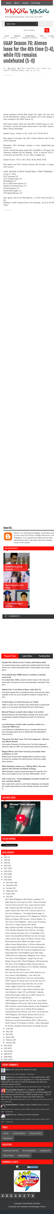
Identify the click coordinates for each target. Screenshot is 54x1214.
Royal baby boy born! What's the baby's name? (23, 942)
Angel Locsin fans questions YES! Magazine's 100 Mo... (26, 916)
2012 (6, 1046)
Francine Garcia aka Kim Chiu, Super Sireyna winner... (26, 905)
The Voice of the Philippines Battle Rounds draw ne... (25, 964)
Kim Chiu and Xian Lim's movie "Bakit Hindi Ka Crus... (26, 972)
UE (31, 70)
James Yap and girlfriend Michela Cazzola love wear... (25, 936)
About (16, 3)
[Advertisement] (27, 95)
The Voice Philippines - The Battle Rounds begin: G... (25, 913)
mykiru (8, 1115)
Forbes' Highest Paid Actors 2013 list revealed (22, 986)
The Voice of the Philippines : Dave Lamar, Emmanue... (26, 922)
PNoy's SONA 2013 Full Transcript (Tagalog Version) (25, 950)
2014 (6, 877)
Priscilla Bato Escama (14, 1090)
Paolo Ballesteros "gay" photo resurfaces (13, 1074)
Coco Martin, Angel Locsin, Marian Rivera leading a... (25, 1009)
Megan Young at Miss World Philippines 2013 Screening (26, 961)
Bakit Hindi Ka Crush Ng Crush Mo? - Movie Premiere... (26, 902)
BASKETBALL (31, 68)
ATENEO (22, 68)
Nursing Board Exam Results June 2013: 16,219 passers (26, 1012)
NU (49, 68)
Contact (25, 3)
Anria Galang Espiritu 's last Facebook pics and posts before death (21, 1086)
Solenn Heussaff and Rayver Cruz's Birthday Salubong (26, 967)
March (8, 1037)
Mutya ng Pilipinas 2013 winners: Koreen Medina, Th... (26, 919)
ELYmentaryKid (29, 1151)
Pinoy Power (8, 1156)
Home (8, 3)
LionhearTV (45, 1151)
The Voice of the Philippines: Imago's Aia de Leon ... (25, 958)
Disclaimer (7, 1138)
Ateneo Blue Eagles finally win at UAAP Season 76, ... (26, 995)
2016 (6, 871)
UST (38, 70)
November (10, 885)
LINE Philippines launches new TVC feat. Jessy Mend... (26, 1001)
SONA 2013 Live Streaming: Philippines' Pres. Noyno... (26, 956)
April (8, 1034)
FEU (38, 68)
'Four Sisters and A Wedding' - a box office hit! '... (24, 975)
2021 (6, 857)
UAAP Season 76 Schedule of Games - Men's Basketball (27, 1023)
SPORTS (6, 70)
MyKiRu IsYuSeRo (33, 1203)
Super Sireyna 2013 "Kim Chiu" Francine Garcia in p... (25, 911)
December (10, 883)
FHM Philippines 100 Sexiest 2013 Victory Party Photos (26, 1003)
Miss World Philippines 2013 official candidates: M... (25, 899)
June (8, 1029)
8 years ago (30, 1074)
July (8, 897)
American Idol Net (10, 1151)
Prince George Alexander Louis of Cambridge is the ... (25, 933)
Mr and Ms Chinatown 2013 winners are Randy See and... (27, 1026)
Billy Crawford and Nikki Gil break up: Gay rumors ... (25, 908)
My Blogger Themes (38, 1207)
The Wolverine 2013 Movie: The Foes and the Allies (24, 978)
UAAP (27, 70)
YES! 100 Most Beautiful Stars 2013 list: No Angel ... (25, 930)
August (9, 894)
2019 (6, 863)
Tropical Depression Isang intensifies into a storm (24, 984)
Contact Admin (19, 1133)
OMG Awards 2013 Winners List (17, 970)
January (9, 1043)
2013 (6, 880)
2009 (6, 1054)
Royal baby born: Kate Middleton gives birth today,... (25, 953)
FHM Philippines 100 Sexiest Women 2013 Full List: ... (26, 1015)
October (9, 888)
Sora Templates (22, 1207)
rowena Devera (12, 1105)
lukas (8, 1070)
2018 (6, 866)
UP (35, 70)
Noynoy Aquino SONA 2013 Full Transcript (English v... (26, 947)
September (10, 891)
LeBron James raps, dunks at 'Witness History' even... (26, 939)
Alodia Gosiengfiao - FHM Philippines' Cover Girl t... (25, 1017)
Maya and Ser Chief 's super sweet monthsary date (24, 989)
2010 (6, 1051)
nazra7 (8, 1077)
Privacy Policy (35, 1133)
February (9, 1040)
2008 (6, 1057)
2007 (6, 1060)
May (8, 1032)
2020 (6, 860)
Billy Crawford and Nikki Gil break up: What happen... (25, 927)
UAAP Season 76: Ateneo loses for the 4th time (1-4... (26, 981)
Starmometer (23, 1156)
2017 (6, 868)
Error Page (35, 3)
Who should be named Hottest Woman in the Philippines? (27, 1006)
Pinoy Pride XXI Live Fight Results (18, 998)
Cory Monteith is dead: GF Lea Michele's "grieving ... (25, 992)
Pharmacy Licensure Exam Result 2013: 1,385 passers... (27, 1020)
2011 (6, 1048)
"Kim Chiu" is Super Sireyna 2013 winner (20, 925)
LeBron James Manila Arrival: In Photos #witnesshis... (25, 944)
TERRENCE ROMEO (17, 70)
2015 (6, 874)
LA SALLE (44, 68)
